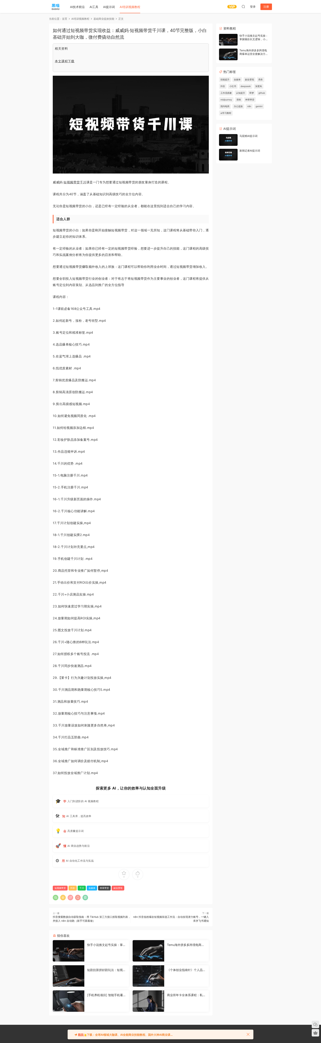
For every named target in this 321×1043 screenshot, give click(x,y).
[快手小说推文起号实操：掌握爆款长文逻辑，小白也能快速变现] (68, 951)
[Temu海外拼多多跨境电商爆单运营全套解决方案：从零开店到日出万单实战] (148, 951)
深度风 (258, 86)
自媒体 (92, 888)
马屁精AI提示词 (248, 135)
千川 (83, 182)
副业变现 (118, 888)
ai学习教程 (226, 113)
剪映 (238, 99)
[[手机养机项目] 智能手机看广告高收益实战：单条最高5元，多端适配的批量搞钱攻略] (68, 1001)
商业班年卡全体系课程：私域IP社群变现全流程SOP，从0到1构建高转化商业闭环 (186, 995)
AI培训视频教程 (130, 7)
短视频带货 (72, 182)
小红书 (232, 86)
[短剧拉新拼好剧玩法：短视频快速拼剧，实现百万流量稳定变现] (68, 976)
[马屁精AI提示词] (228, 140)
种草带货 (104, 888)
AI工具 (94, 7)
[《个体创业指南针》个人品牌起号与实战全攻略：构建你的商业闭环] (148, 976)
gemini (259, 106)
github (261, 93)
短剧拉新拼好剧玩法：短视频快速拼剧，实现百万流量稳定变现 (106, 970)
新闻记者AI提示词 (249, 150)
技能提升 (225, 79)
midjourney (226, 99)
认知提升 (240, 93)
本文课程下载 (64, 61)
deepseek (246, 86)
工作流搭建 (226, 93)
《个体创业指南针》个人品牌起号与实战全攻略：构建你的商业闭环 (186, 970)
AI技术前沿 (77, 7)
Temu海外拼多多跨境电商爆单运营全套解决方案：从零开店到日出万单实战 (186, 945)
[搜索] (243, 6)
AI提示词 (109, 7)
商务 (260, 79)
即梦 (251, 93)
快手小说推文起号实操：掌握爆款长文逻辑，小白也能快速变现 (106, 945)
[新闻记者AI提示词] (228, 155)
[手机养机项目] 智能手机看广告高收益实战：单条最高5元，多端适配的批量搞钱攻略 (106, 995)
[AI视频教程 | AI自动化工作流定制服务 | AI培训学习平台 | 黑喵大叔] (55, 6)
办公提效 (238, 106)
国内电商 (225, 106)
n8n (249, 106)
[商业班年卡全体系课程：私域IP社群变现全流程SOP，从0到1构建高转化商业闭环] (148, 1001)
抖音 (72, 888)
